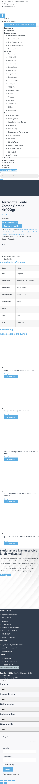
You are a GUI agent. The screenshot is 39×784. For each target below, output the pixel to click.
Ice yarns (20, 274)
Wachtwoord (7, 756)
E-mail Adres (7, 748)
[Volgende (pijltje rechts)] (5, 783)
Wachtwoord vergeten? (11, 774)
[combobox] (19, 176)
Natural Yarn (11, 234)
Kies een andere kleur (12, 226)
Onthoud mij (9, 764)
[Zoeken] (1, 179)
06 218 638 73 (5, 568)
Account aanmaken (30, 741)
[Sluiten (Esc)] (13, 780)
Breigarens (8, 28)
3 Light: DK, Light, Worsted (25, 280)
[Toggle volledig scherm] (5, 780)
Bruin (18, 315)
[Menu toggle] (2, 16)
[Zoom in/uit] (1, 780)
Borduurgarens (10, 33)
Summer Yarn (19, 234)
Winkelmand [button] (11, 376)
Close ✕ (3, 680)
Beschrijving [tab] (8, 259)
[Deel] (9, 780)
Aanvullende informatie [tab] (12, 256)
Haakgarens (9, 30)
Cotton (30, 232)
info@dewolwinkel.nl (7, 571)
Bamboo (24, 232)
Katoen (19, 301)
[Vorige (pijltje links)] (1, 783)
